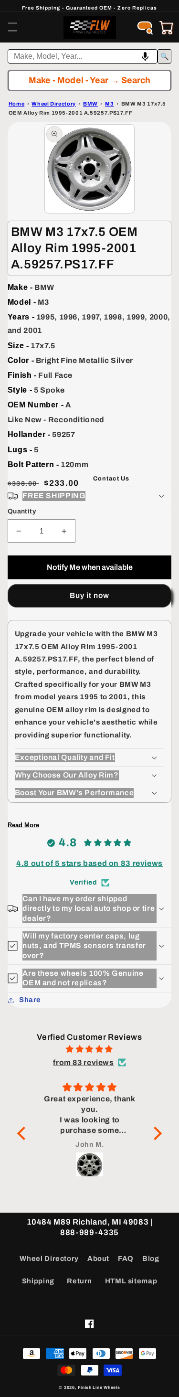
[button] (12, 27)
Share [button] (30, 999)
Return (79, 1281)
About (98, 1258)
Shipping (38, 1281)
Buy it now (90, 595)
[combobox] (83, 56)
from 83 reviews (83, 1062)
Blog (150, 1258)
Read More (23, 825)
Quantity (22, 511)
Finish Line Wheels (99, 1387)
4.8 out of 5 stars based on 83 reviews (89, 863)
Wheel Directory (49, 1258)
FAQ (126, 1258)
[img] (89, 1049)
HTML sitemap (131, 1281)
